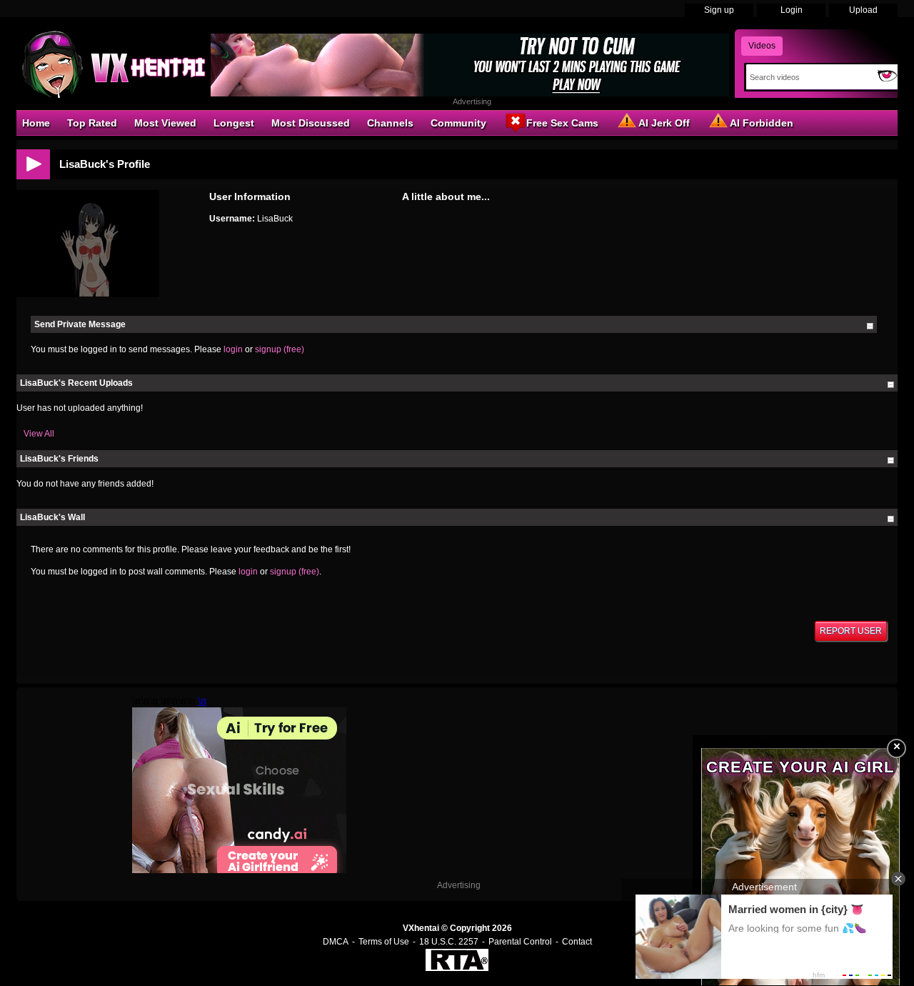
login (233, 349)
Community (458, 123)
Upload (863, 10)
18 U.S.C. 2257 (448, 942)
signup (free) (279, 349)
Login (791, 10)
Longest (234, 123)
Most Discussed (310, 123)
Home (36, 123)
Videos (761, 46)
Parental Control (520, 942)
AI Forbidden (761, 123)
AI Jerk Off (664, 123)
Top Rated (92, 123)
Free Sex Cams (562, 123)
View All (39, 434)
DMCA (335, 942)
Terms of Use (383, 942)
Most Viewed (165, 123)
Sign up (719, 10)
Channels (390, 123)
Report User (851, 631)
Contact (577, 942)
